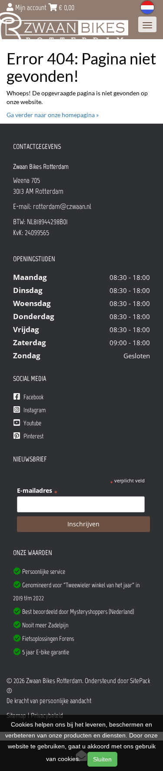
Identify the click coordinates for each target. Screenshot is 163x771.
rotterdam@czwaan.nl (62, 206)
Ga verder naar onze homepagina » (53, 114)
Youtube (31, 423)
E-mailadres (37, 490)
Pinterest (32, 436)
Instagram (34, 410)
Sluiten (102, 759)
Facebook (32, 397)
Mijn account (30, 7)
